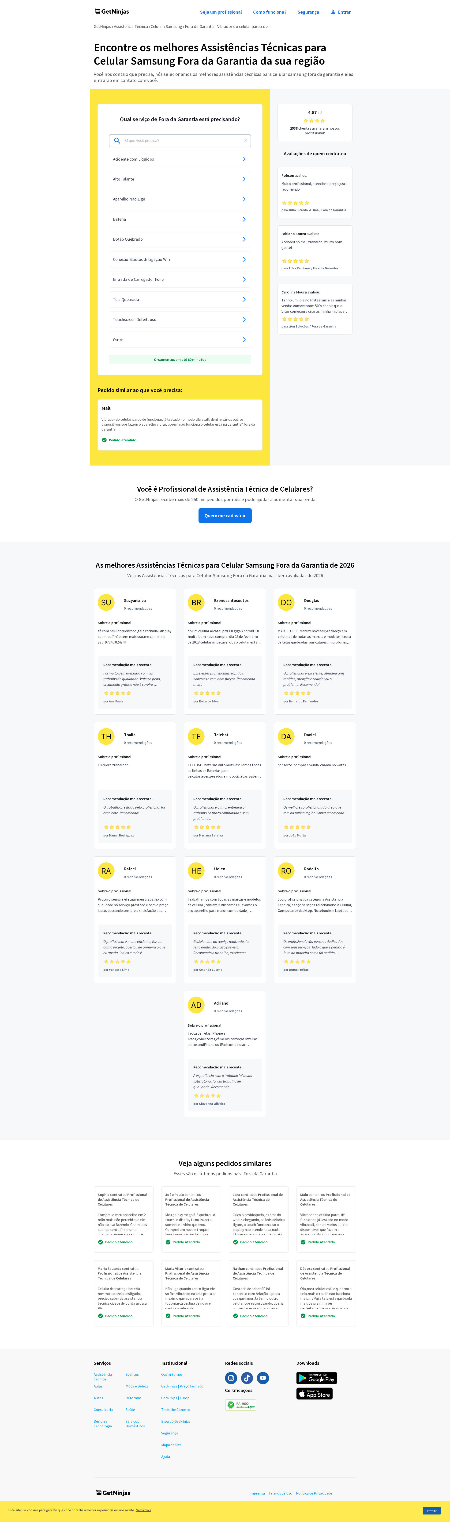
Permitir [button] (432, 1511)
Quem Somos (172, 1374)
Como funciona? (269, 12)
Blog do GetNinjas (175, 1421)
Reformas (134, 1397)
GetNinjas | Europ (175, 1397)
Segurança (308, 12)
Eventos (132, 1374)
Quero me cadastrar (225, 515)
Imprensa (257, 1493)
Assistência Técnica (131, 26)
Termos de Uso (280, 1493)
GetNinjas (102, 26)
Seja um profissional (221, 12)
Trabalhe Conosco (175, 1409)
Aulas (98, 1386)
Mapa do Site (171, 1444)
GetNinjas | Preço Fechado (182, 1386)
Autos (98, 1397)
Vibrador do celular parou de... (243, 26)
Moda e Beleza (137, 1386)
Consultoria (103, 1409)
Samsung (174, 26)
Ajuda (165, 1456)
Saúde (130, 1409)
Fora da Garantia (199, 26)
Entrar (344, 12)
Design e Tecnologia (103, 1423)
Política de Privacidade (314, 1493)
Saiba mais (143, 1510)
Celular (157, 26)
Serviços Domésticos (135, 1423)
